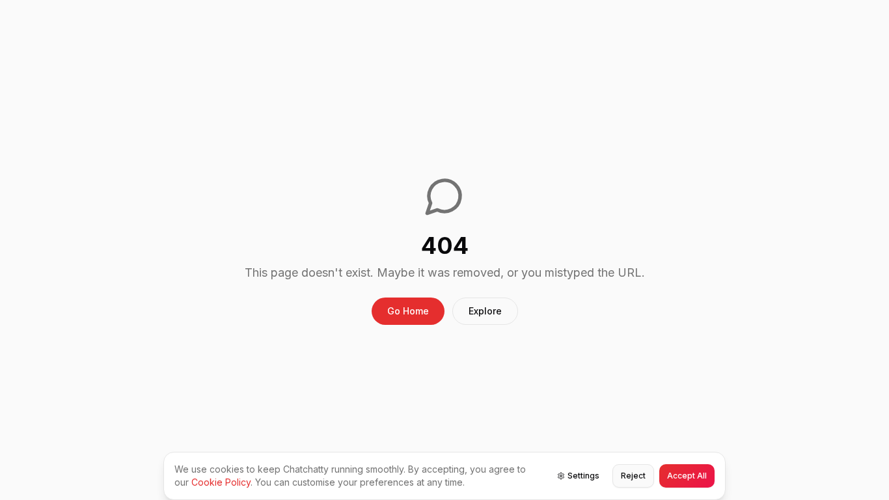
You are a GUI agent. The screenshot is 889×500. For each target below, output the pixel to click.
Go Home (408, 310)
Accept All (687, 475)
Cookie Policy (221, 482)
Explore (485, 310)
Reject (633, 475)
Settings (583, 475)
